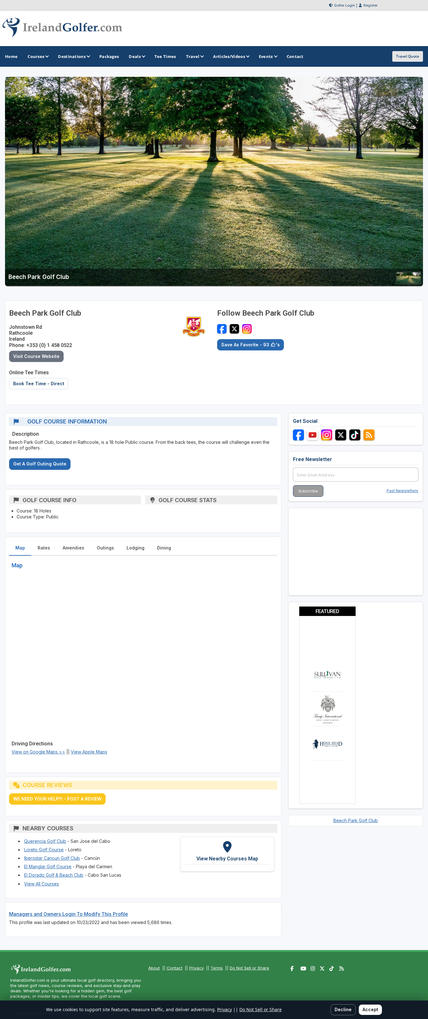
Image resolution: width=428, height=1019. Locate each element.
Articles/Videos (229, 56)
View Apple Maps (89, 751)
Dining (164, 547)
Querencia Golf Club (45, 841)
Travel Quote (407, 56)
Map (20, 547)
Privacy (196, 967)
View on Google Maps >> (38, 751)
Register (370, 5)
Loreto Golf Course (44, 849)
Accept (370, 1009)
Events (266, 56)
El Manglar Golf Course (47, 866)
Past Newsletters (402, 490)
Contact (174, 967)
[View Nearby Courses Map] (227, 854)
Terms (217, 967)
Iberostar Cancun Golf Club (52, 858)
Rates (44, 547)
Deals (135, 56)
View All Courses (41, 883)
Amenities (73, 547)
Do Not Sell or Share (249, 967)
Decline (343, 1009)
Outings (105, 547)
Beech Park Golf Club (355, 820)
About (154, 967)
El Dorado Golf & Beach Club (53, 875)
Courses (36, 56)
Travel (193, 56)
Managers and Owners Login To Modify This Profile (68, 914)
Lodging (135, 547)
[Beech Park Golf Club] (408, 282)
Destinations (72, 56)
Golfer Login (344, 5)
